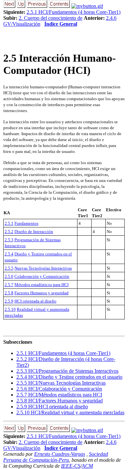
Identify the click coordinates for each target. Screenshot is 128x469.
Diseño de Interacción (33, 231)
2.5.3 (9, 239)
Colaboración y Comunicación (41, 276)
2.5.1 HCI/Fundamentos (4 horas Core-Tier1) (73, 12)
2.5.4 (9, 253)
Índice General (60, 24)
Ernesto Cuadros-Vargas (59, 454)
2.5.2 (9, 231)
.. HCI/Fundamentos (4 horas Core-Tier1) (63, 353)
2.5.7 (9, 284)
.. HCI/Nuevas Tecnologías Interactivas (61, 383)
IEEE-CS (70, 466)
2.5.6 (9, 276)
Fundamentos (26, 223)
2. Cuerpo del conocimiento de (50, 18)
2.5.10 (10, 309)
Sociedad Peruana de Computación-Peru (55, 457)
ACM (87, 466)
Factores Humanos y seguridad (41, 292)
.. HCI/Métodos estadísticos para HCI (59, 394)
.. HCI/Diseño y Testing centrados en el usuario (69, 377)
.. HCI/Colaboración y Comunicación (59, 389)
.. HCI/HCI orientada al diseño (52, 406)
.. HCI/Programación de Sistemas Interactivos (67, 371)
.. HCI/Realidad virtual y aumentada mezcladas (70, 412)
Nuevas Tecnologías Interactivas (43, 268)
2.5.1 (9, 223)
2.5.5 (9, 268)
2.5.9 (9, 301)
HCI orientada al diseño (35, 301)
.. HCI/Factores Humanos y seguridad (59, 400)
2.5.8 (9, 292)
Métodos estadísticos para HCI (41, 284)
